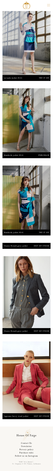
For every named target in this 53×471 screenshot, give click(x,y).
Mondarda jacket (26, 155)
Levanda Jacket (26, 78)
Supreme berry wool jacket (26, 416)
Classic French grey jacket (26, 246)
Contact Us (26, 443)
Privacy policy (26, 449)
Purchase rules (26, 452)
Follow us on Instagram (26, 456)
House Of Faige (26, 435)
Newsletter (26, 446)
